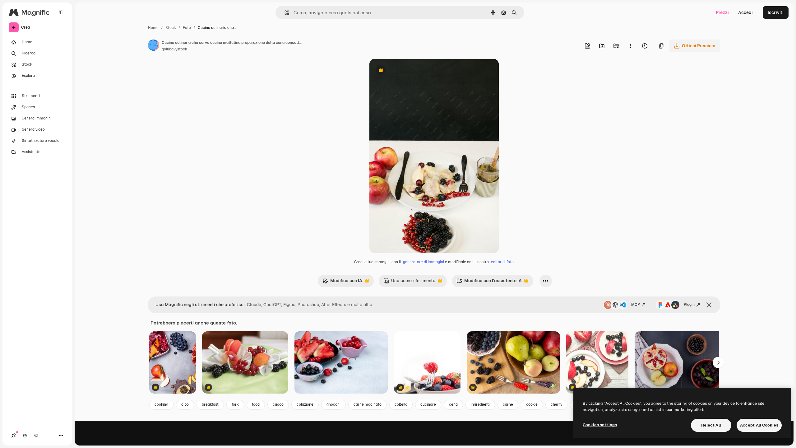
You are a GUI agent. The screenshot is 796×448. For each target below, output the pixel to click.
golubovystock (174, 49)
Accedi (745, 12)
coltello (401, 404)
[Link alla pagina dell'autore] (153, 46)
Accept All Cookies (759, 425)
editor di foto (502, 261)
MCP (635, 304)
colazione (305, 404)
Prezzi (722, 12)
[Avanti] (718, 362)
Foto (187, 27)
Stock (170, 27)
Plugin (689, 304)
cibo (185, 404)
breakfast (210, 404)
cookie (532, 404)
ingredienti (480, 404)
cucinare (428, 404)
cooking (161, 404)
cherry (556, 404)
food (256, 404)
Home (153, 27)
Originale (410, 71)
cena (453, 404)
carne (508, 404)
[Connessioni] (14, 436)
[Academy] (25, 436)
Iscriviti (776, 12)
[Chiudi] (709, 305)
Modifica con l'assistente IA (489, 282)
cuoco (278, 404)
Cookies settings (600, 424)
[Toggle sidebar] (61, 12)
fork (235, 404)
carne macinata (368, 404)
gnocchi (333, 404)
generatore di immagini (423, 261)
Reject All (711, 425)
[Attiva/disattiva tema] (36, 436)
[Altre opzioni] (630, 46)
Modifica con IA (342, 282)
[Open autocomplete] (284, 12)
